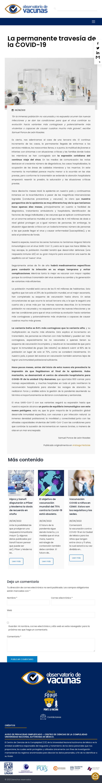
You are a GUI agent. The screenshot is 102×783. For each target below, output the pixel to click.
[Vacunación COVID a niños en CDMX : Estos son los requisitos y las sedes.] (81, 483)
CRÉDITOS (10, 725)
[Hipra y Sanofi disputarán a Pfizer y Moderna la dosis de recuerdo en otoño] (21, 483)
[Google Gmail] (97, 57)
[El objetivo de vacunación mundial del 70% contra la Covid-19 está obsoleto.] (51, 483)
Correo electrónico (62, 597)
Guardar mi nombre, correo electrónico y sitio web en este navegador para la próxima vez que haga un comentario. (49, 628)
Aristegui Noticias (81, 445)
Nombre (12, 597)
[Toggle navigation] (93, 21)
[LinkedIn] (97, 52)
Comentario (14, 636)
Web (9, 610)
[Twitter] (97, 48)
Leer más (16, 561)
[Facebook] (97, 43)
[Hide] (100, 62)
